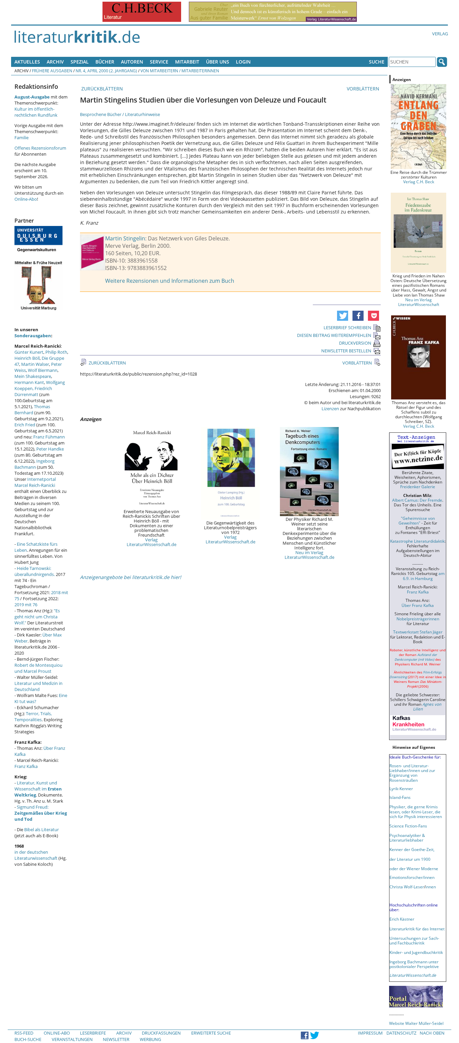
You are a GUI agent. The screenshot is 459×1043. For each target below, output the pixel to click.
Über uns (217, 62)
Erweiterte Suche (211, 1033)
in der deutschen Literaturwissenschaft (35, 855)
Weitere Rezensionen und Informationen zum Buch (169, 280)
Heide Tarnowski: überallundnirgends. (34, 571)
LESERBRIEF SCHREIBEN (347, 327)
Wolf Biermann (42, 370)
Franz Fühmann (49, 437)
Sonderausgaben (32, 336)
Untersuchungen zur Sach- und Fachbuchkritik (414, 940)
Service (159, 62)
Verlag (440, 34)
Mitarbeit (187, 62)
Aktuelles (27, 62)
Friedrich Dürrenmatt (33, 391)
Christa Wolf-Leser (406, 886)
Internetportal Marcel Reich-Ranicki (35, 482)
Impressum (370, 1033)
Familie (21, 137)
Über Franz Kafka (418, 605)
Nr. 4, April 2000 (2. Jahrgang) (106, 70)
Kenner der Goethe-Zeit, (411, 849)
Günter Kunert (28, 352)
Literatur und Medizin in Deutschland (38, 686)
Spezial (80, 62)
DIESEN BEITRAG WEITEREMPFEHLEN (334, 335)
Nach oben (432, 1033)
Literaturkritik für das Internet (417, 928)
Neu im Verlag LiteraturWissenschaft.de (309, 554)
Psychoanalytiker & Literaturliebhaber (407, 838)
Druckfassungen (161, 1033)
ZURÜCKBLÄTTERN (101, 88)
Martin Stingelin (125, 238)
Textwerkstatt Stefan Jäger (418, 631)
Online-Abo (25, 199)
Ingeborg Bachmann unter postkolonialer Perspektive (414, 964)
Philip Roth (56, 352)
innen (430, 886)
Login (243, 62)
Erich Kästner (401, 919)
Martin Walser (35, 364)
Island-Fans (400, 797)
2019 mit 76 (25, 605)
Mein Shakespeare (32, 376)
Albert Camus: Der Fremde (417, 500)
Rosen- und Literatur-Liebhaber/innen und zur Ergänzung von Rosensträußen (412, 772)
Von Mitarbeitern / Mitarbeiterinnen (179, 70)
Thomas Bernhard (32, 409)
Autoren (132, 62)
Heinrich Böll (27, 358)
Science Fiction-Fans (408, 825)
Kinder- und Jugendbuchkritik (416, 952)
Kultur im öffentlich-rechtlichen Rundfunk (35, 112)
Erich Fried (24, 425)
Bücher (104, 62)
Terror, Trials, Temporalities (33, 716)
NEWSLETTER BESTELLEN (346, 351)
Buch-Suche (27, 1039)
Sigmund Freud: (40, 813)
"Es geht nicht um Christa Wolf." (37, 617)
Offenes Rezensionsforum (40, 148)
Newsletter (116, 1039)
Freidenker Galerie (417, 486)
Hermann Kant (29, 382)
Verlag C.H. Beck (418, 181)
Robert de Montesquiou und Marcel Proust (38, 668)
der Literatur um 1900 (409, 859)
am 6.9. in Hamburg (424, 576)
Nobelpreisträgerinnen (418, 618)
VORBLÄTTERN (364, 88)
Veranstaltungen (72, 1039)
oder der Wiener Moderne (413, 868)
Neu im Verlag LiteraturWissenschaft (418, 302)
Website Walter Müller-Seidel (416, 1023)
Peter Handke (50, 449)
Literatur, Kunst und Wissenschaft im (38, 789)
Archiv (55, 62)
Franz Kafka (26, 766)
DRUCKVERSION (355, 343)
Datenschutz (401, 1033)
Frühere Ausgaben (52, 70)
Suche (376, 62)
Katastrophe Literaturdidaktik (417, 541)
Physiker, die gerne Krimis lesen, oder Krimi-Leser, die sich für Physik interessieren (415, 811)
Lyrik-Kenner (401, 788)
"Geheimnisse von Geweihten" (417, 520)
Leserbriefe (93, 1033)
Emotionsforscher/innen (411, 877)
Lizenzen (330, 408)
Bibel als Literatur (41, 829)
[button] (342, 316)
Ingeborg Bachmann (34, 464)
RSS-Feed (23, 1033)
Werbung (150, 1039)
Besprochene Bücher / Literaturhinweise (120, 114)
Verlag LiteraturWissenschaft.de (151, 542)
